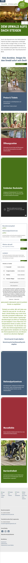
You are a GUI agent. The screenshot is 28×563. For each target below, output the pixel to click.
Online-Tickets (20, 64)
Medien (8, 274)
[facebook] (2, 531)
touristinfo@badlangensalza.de (8, 523)
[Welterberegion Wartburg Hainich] (24, 495)
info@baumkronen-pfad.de (7, 514)
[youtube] (8, 531)
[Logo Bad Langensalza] (3, 494)
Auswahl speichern (14, 282)
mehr (22, 240)
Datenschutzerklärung (17, 296)
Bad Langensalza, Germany (8, 246)
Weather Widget (10, 278)
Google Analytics (10, 271)
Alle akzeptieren (14, 285)
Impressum (3, 542)
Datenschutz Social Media (7, 545)
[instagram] (5, 531)
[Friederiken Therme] (10, 493)
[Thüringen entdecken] (17, 493)
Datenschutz (4, 543)
